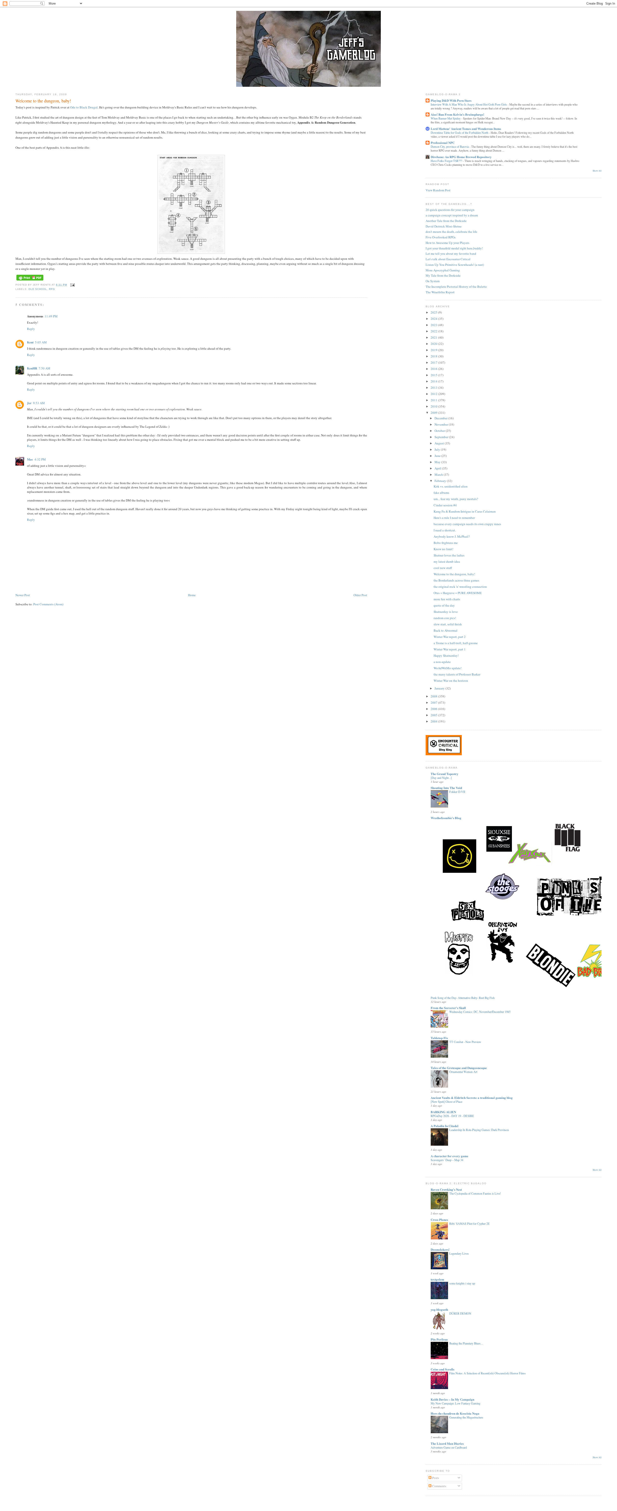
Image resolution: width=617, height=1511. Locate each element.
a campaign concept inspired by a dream (452, 215)
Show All (597, 170)
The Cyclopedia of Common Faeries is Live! (475, 1193)
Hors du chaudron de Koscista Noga (455, 1413)
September (442, 437)
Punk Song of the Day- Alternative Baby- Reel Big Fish (463, 998)
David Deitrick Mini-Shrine (444, 226)
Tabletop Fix (439, 1038)
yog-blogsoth (439, 1309)
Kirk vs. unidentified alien (451, 486)
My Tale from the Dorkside (443, 275)
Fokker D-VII (457, 792)
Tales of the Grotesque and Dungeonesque (459, 1067)
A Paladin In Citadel (444, 1125)
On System (433, 281)
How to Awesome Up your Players (447, 243)
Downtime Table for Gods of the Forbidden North (460, 132)
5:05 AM (41, 342)
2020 (434, 343)
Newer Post (22, 595)
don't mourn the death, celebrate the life (451, 231)
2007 (434, 702)
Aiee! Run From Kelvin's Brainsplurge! (457, 114)
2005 (434, 715)
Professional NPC (443, 142)
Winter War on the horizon (451, 680)
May (438, 462)
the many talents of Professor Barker (457, 674)
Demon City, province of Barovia (450, 146)
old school (37, 289)
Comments (438, 1486)
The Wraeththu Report (440, 292)
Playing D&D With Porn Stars (451, 100)
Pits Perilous (439, 1339)
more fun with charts (447, 599)
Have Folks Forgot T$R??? (447, 161)
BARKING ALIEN (443, 1112)
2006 (434, 709)
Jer (29, 403)
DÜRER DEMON (460, 1313)
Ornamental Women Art (463, 1072)
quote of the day (444, 605)
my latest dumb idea (447, 561)
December (441, 418)
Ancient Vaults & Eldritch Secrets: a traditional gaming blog (472, 1097)
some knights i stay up (462, 1283)
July (438, 449)
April (438, 468)
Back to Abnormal (445, 630)
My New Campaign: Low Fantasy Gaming (455, 1403)
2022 (434, 331)
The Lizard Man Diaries (447, 1443)
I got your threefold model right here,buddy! (454, 248)
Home (192, 595)
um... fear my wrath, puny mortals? (456, 499)
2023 (434, 325)
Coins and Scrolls (442, 1369)
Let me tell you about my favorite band (451, 253)
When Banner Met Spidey (446, 118)
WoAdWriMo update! (448, 668)
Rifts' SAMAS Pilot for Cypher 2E (469, 1223)
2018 (434, 356)
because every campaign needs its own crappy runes (467, 524)
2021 (434, 337)
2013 (434, 387)
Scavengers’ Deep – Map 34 (447, 1160)
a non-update (442, 662)
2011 (434, 400)
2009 (434, 412)
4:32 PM (40, 459)
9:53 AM (39, 403)
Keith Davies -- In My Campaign (452, 1399)
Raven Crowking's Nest (446, 1189)
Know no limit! (443, 549)
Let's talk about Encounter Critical (448, 259)
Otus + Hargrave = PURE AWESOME (458, 593)
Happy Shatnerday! (446, 655)
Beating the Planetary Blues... (466, 1343)
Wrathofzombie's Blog (446, 818)
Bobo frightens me (446, 543)
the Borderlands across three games (456, 580)
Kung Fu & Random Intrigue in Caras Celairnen (465, 511)
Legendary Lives (459, 1253)
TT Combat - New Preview (465, 1042)
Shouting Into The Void (446, 787)
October (440, 430)
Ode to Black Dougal (84, 107)
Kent (30, 342)
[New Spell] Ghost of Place (446, 1101)
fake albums (441, 492)
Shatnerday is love (446, 611)
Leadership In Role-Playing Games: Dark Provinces (479, 1130)
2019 (434, 350)
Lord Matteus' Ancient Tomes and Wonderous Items (466, 128)
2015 (434, 375)
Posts (435, 1478)
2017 (434, 362)
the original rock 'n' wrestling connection (460, 586)
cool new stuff (443, 568)
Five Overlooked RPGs (441, 237)
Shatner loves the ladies (449, 555)
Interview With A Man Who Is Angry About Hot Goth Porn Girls (469, 104)
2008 (434, 696)
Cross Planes (439, 1219)
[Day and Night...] (441, 778)
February (441, 481)
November (442, 424)
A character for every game (449, 1156)
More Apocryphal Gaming (443, 270)
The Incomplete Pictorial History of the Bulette (456, 286)
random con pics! (445, 618)
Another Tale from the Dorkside (446, 221)
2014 (434, 381)
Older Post (360, 595)
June (438, 456)
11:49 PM (51, 316)
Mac (30, 459)
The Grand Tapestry (444, 773)
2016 (434, 369)
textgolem (437, 1279)
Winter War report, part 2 (450, 637)
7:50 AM (44, 368)
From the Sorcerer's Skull (448, 1007)
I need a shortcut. (445, 530)
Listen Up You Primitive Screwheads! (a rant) (455, 264)
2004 (434, 721)
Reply (31, 329)
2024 (434, 318)
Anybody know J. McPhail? (452, 536)
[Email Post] (71, 284)
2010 (434, 406)
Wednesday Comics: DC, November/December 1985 (479, 1012)
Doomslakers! (440, 1249)
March (439, 474)
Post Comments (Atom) (48, 604)
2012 (434, 394)
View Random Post (438, 190)
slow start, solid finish (448, 624)
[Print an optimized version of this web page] (29, 280)
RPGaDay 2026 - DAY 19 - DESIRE (452, 1116)
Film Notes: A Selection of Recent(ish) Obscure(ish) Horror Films (487, 1373)
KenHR (32, 368)
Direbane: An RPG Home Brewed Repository (461, 156)
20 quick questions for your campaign (450, 209)
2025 (434, 312)
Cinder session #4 (445, 505)
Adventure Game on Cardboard (449, 1447)
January (440, 688)
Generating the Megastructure (466, 1417)
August (440, 443)
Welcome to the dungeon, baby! (43, 101)
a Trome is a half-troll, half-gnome (456, 643)
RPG (52, 289)
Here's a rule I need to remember (454, 517)
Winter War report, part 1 (450, 649)
